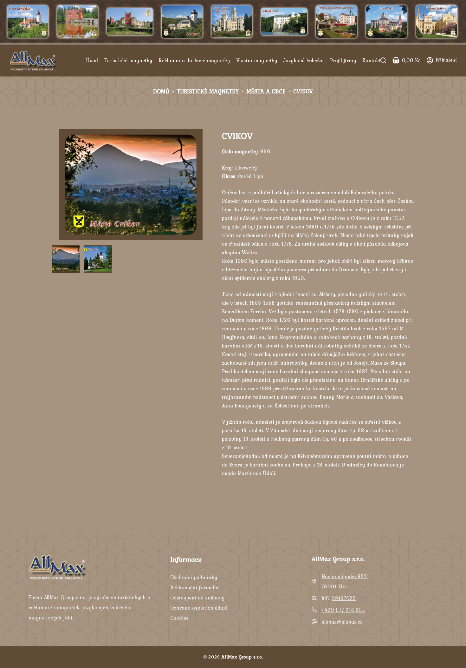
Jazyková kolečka (303, 60)
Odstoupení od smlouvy (197, 597)
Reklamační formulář (194, 587)
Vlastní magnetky (256, 60)
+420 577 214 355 (343, 610)
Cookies (179, 618)
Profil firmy (343, 60)
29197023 (344, 598)
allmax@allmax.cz (341, 621)
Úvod (92, 60)
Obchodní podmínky (193, 577)
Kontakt (371, 60)
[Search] (383, 60)
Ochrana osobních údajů (199, 608)
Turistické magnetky (128, 60)
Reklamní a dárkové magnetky (194, 60)
